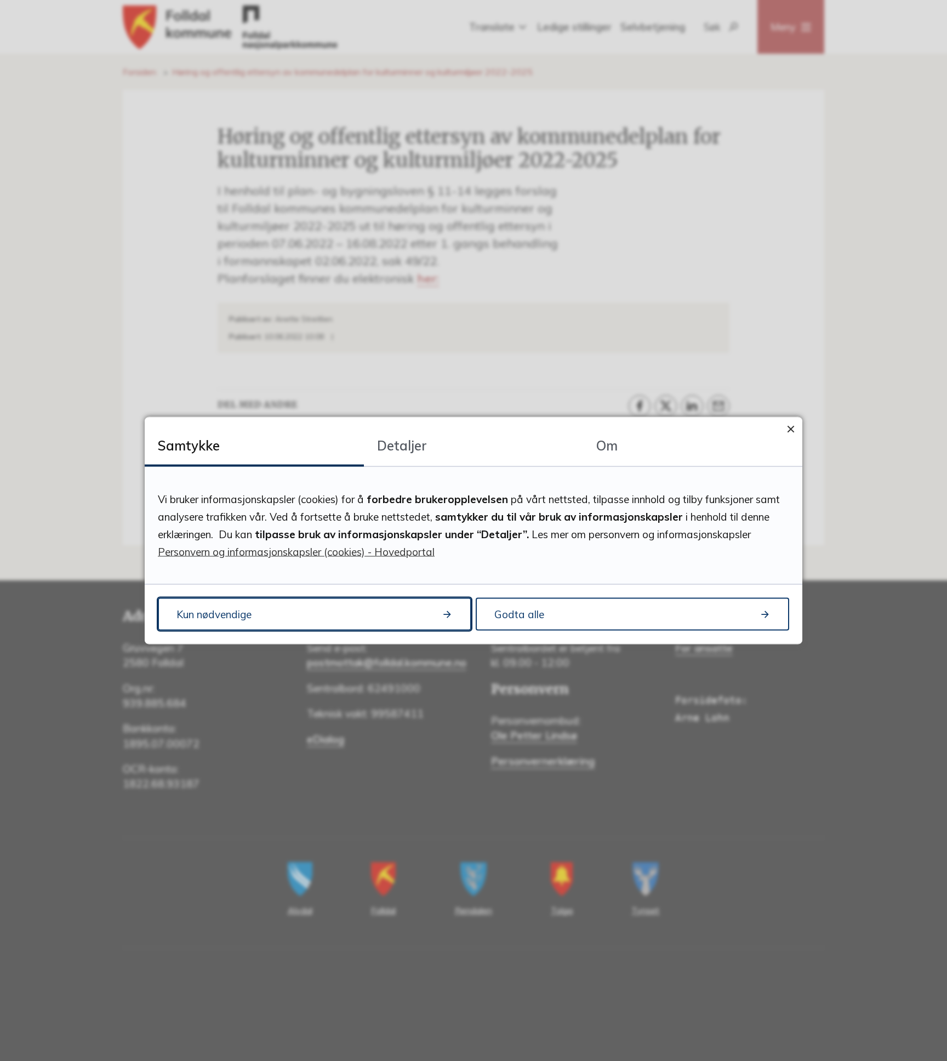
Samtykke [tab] (189, 445)
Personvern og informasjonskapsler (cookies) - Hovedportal (296, 551)
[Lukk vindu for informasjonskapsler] (790, 428)
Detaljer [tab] (402, 445)
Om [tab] (607, 445)
